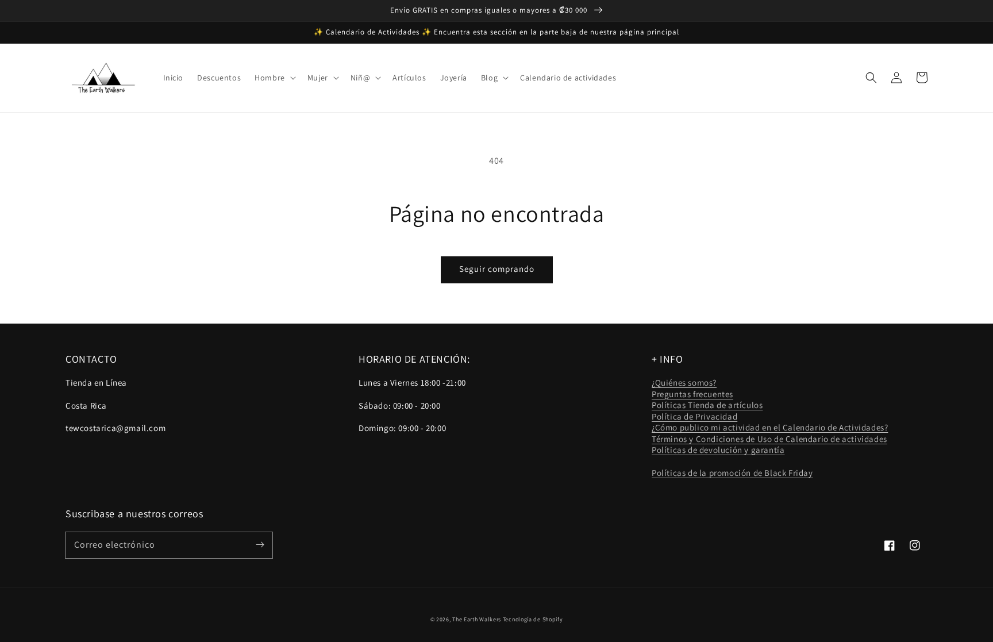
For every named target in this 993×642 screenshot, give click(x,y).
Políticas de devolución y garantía (718, 449)
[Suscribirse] (259, 545)
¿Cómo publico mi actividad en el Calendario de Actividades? (770, 427)
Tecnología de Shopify (533, 619)
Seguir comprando (496, 268)
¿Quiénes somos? (684, 382)
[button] (274, 78)
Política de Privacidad (694, 416)
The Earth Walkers (476, 619)
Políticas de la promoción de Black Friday (732, 472)
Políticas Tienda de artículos (707, 404)
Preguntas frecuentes (692, 394)
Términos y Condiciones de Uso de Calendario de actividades (769, 438)
